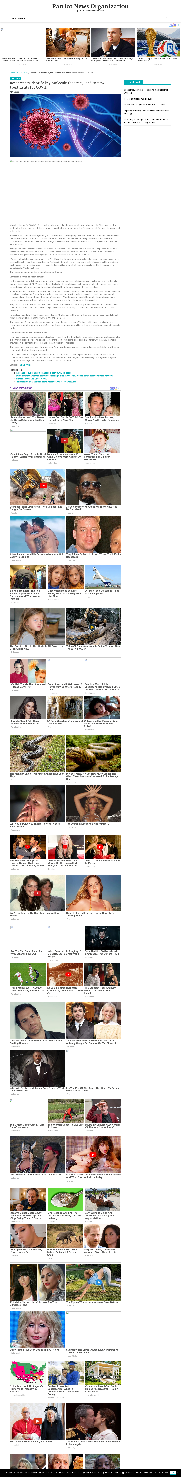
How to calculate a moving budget (139, 99)
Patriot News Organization (90, 6)
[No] (177, 1472)
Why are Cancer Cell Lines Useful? (31, 379)
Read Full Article (24, 365)
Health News (18, 18)
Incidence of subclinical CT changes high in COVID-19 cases (43, 373)
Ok (173, 1472)
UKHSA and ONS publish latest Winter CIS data (144, 105)
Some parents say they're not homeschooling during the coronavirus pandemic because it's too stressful (64, 376)
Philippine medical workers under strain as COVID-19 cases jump (46, 382)
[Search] (167, 18)
